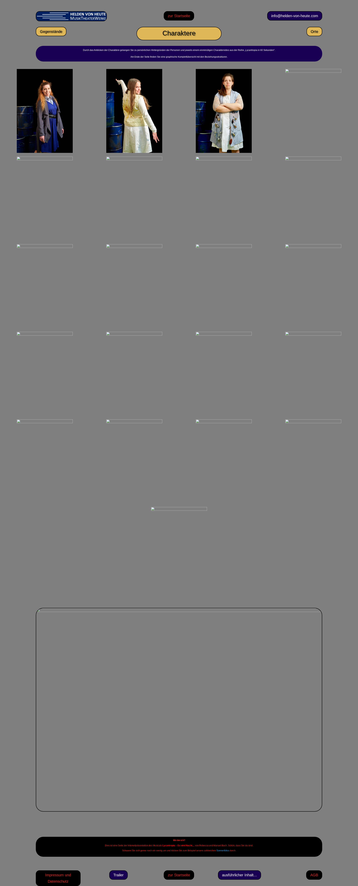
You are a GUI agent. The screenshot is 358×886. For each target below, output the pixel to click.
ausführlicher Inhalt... (239, 875)
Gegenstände (51, 31)
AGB (314, 875)
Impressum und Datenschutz (58, 878)
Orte (314, 31)
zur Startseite (179, 16)
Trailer (118, 875)
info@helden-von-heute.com (294, 16)
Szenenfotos (222, 850)
